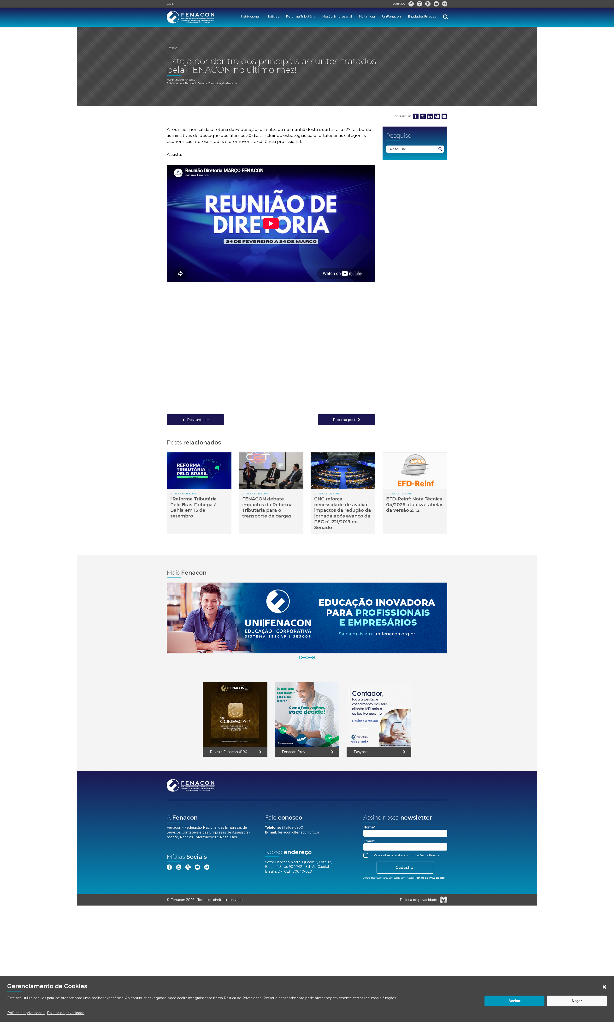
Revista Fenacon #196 (228, 752)
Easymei (361, 752)
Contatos (399, 3)
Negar (577, 1001)
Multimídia (367, 16)
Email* (369, 841)
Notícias (273, 16)
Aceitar (514, 1001)
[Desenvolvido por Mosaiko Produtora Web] (443, 900)
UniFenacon (391, 16)
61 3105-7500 (292, 827)
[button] (604, 987)
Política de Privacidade (243, 998)
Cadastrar (405, 867)
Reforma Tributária (300, 16)
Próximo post (344, 420)
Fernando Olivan (195, 83)
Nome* (369, 827)
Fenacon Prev (293, 752)
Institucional (250, 16)
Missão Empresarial (337, 16)
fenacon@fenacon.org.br (298, 832)
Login (170, 3)
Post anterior (198, 420)
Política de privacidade (26, 1013)
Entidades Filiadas (422, 16)
